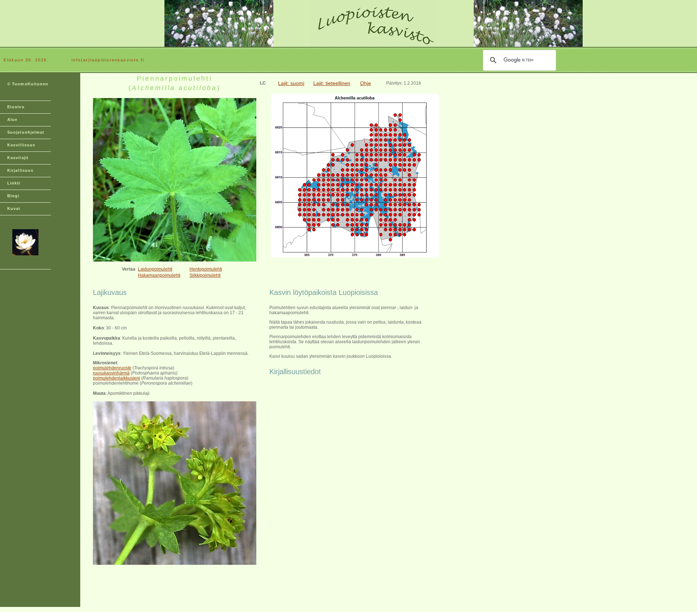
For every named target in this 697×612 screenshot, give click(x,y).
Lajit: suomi (291, 83)
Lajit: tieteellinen (331, 83)
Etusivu (16, 107)
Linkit (14, 183)
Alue (12, 119)
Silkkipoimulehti (205, 275)
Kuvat (14, 208)
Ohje (365, 83)
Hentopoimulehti (205, 269)
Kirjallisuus (20, 170)
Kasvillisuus (21, 145)
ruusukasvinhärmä (111, 373)
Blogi (13, 196)
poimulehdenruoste (112, 367)
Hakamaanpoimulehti (159, 275)
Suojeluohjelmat (26, 132)
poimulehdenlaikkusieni (116, 378)
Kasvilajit (18, 157)
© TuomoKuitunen (28, 84)
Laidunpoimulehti (155, 269)
